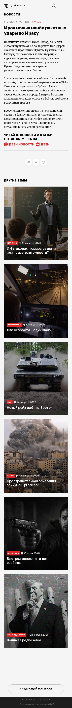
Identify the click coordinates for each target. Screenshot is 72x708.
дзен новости (21, 144)
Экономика (14, 325)
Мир (9, 402)
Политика (13, 553)
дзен (45, 144)
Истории (12, 243)
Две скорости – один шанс (29, 330)
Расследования (16, 635)
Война (11, 476)
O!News (36, 22)
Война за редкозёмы (24, 640)
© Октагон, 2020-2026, (36, 700)
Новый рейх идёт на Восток (29, 407)
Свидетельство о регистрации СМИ (37, 704)
